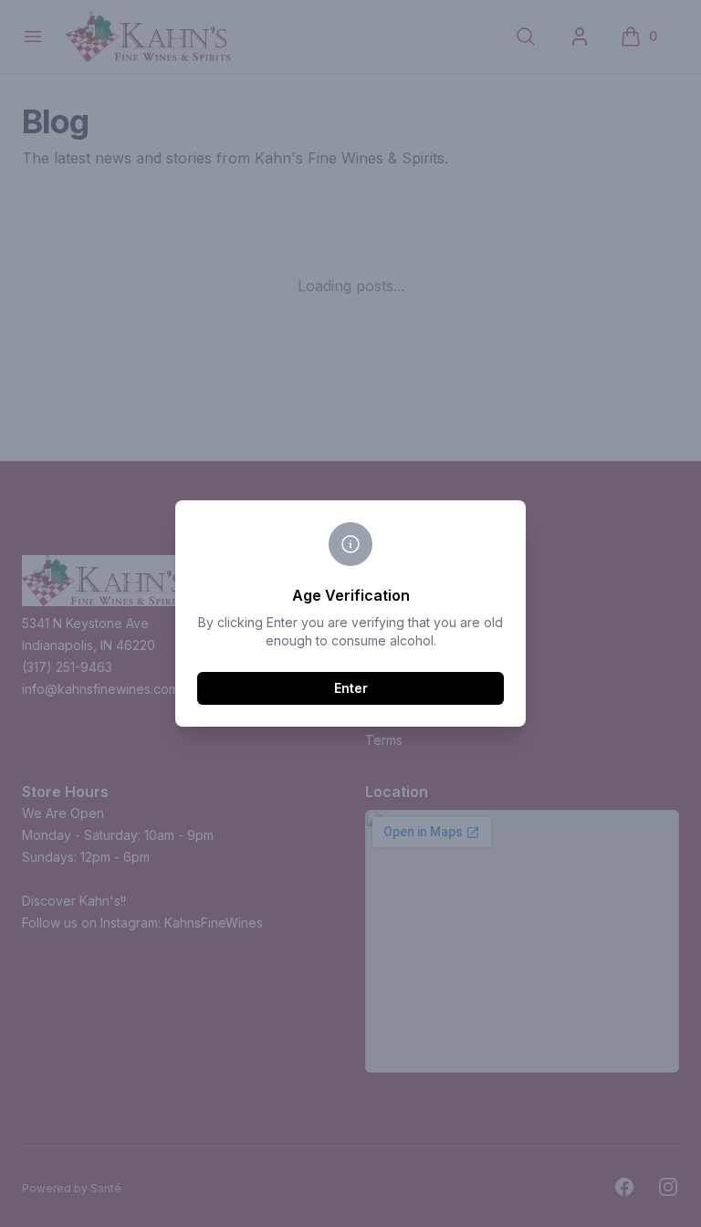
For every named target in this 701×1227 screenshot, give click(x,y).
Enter (351, 688)
